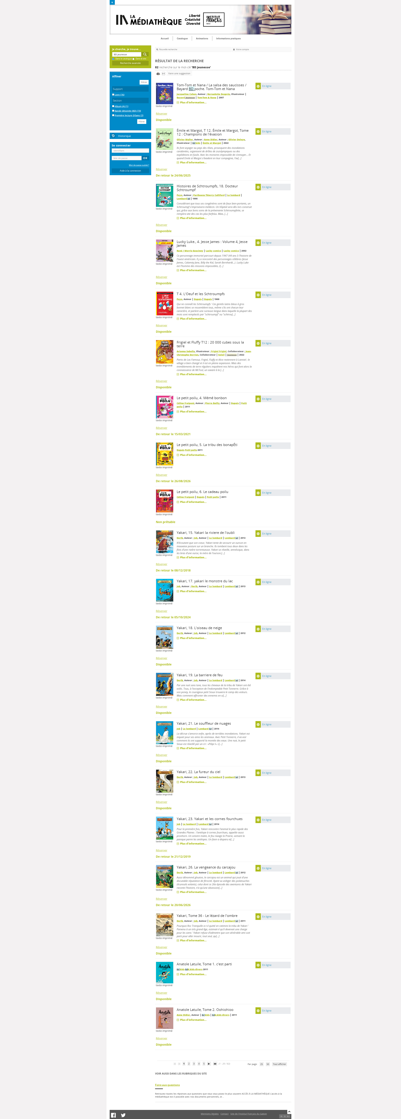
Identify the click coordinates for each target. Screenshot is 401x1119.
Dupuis (198, 299)
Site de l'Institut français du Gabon (248, 1113)
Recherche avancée (130, 63)
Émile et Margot (212, 142)
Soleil (221, 354)
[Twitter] (123, 1115)
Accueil (165, 38)
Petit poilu (191, 450)
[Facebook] (113, 1115)
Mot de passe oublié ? (139, 165)
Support (118, 89)
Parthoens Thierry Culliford (209, 195)
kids (196, 142)
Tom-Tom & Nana (206, 97)
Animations (202, 38)
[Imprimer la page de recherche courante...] (158, 73)
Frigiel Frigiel (219, 351)
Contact (225, 1113)
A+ (288, 1116)
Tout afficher (279, 1064)
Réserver (161, 113)
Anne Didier (210, 139)
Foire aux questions (167, 1085)
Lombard (183, 198)
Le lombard (233, 195)
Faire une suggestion (179, 73)
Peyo (179, 195)
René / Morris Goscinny (190, 250)
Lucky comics (213, 250)
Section (117, 100)
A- (282, 1116)
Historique (124, 136)
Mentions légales (210, 1113)
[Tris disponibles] (163, 73)
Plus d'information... (193, 102)
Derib (180, 537)
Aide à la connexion (130, 170)
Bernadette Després (218, 94)
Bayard (186, 97)
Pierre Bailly (212, 403)
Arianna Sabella (186, 351)
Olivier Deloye (236, 139)
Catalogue (182, 38)
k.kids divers (193, 969)
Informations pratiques (228, 38)
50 (268, 1064)
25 (261, 1064)
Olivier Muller (185, 139)
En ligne (266, 86)
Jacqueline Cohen (186, 94)
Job (196, 537)
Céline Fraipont (185, 403)
